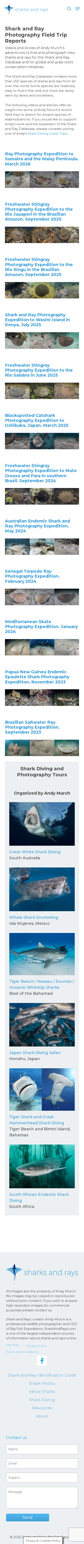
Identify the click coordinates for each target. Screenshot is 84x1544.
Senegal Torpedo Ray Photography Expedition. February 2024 (32, 576)
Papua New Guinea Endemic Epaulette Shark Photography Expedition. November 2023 (37, 676)
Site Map (12, 1345)
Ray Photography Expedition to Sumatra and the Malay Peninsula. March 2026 (42, 158)
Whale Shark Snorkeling (33, 917)
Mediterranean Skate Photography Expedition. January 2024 (41, 626)
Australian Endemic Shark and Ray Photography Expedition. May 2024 (37, 525)
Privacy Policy (36, 1346)
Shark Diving (42, 1399)
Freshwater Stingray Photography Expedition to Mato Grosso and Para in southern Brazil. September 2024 (41, 473)
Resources (42, 1408)
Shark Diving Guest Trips (47, 133)
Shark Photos (42, 1383)
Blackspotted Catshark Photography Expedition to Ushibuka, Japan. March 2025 (36, 420)
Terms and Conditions (22, 1352)
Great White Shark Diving (35, 852)
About (42, 1416)
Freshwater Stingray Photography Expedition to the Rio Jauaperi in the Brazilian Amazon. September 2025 (39, 212)
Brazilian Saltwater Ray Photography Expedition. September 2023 (32, 727)
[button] (77, 8)
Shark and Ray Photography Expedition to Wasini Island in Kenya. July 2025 (37, 319)
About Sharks (42, 1391)
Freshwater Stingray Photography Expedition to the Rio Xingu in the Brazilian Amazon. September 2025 (39, 267)
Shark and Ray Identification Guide (42, 1375)
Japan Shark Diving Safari (35, 1052)
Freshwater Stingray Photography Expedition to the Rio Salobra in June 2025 (39, 370)
